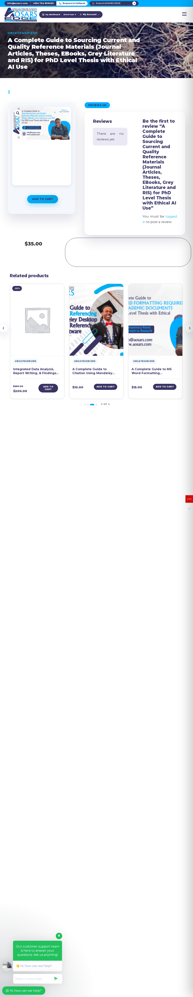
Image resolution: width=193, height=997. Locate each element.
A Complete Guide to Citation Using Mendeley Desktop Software (92, 371)
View (37, 351)
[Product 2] (88, 404)
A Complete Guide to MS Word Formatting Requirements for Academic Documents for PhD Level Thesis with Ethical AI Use (155, 371)
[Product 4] (96, 404)
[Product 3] (92, 404)
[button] (18, 113)
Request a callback (74, 3)
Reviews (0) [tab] (97, 105)
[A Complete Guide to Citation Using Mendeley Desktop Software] (96, 320)
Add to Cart (42, 198)
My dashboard (52, 14)
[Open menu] (184, 13)
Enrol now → (70, 14)
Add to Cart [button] (48, 388)
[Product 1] (85, 404)
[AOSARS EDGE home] (21, 15)
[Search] (134, 3)
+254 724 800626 (43, 3)
